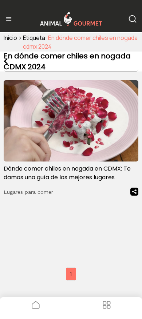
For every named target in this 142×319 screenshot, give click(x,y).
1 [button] (71, 273)
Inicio (10, 38)
